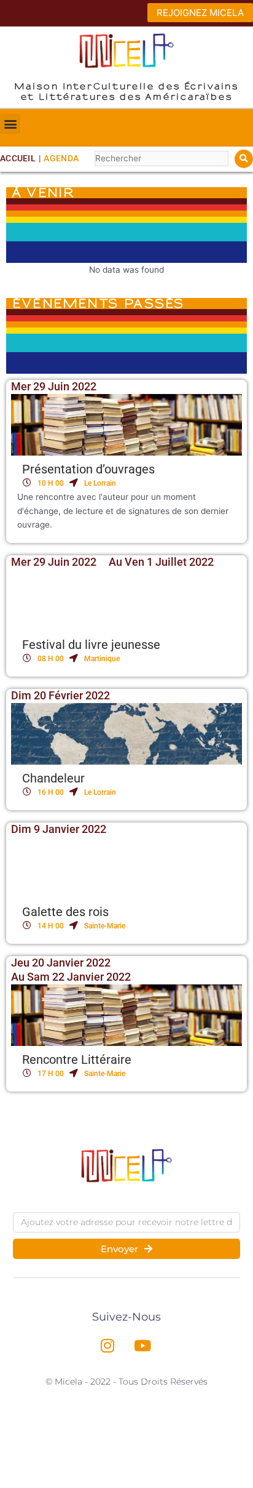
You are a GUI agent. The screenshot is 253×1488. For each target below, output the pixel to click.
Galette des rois (65, 911)
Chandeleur (53, 778)
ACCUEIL (18, 158)
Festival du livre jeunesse (91, 644)
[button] (10, 124)
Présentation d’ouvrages (88, 469)
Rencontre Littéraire (76, 1059)
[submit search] (244, 159)
